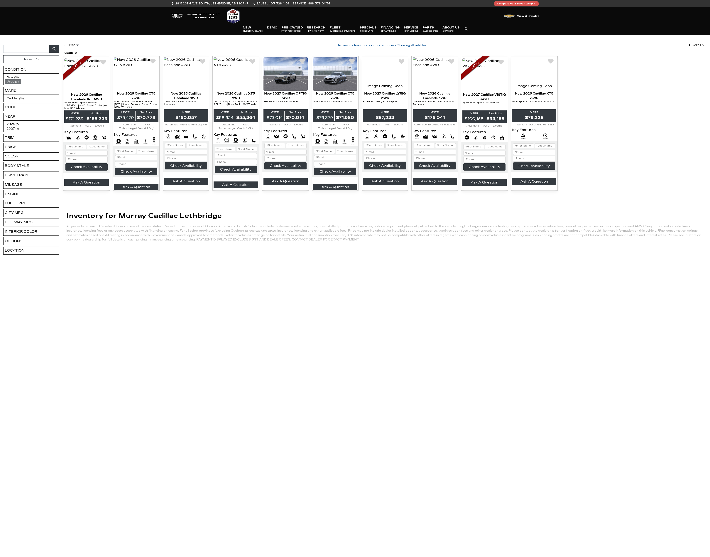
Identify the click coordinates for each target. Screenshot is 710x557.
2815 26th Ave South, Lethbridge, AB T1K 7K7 (211, 3)
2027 (13, 128)
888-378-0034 (319, 3)
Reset (29, 59)
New (13, 77)
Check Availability (86, 167)
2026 (13, 124)
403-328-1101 (279, 3)
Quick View (87, 75)
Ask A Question (86, 182)
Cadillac (15, 98)
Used (13, 81)
